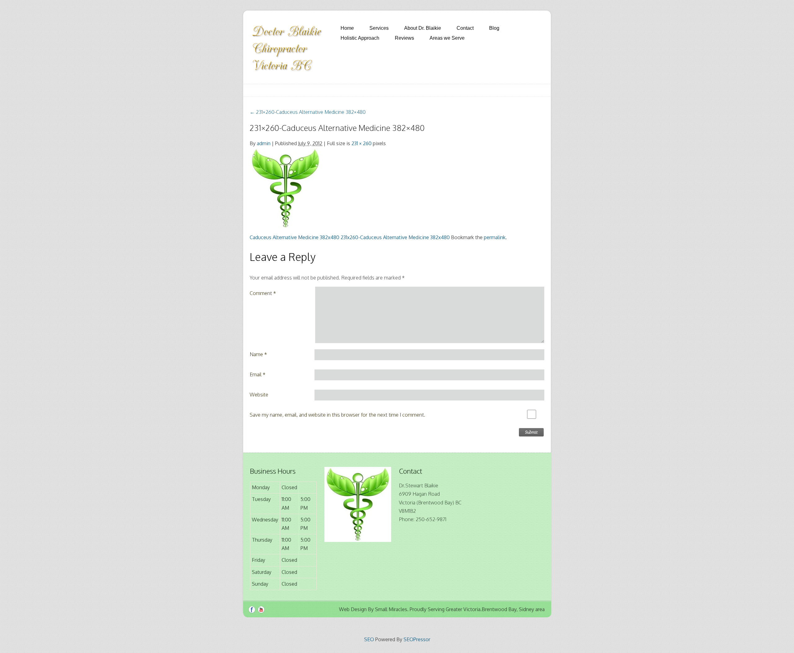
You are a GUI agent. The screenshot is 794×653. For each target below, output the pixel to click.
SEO (369, 639)
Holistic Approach (360, 38)
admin (263, 143)
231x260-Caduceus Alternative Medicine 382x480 (395, 237)
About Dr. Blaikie (422, 28)
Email (257, 374)
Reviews (404, 38)
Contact (465, 28)
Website (259, 394)
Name (258, 354)
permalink (495, 237)
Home (347, 28)
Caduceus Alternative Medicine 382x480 (294, 237)
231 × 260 (361, 143)
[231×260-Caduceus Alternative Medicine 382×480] (285, 188)
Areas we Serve (447, 38)
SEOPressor (417, 639)
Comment (263, 293)
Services (379, 28)
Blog (494, 28)
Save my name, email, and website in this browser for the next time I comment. (337, 415)
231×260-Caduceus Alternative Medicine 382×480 (308, 112)
